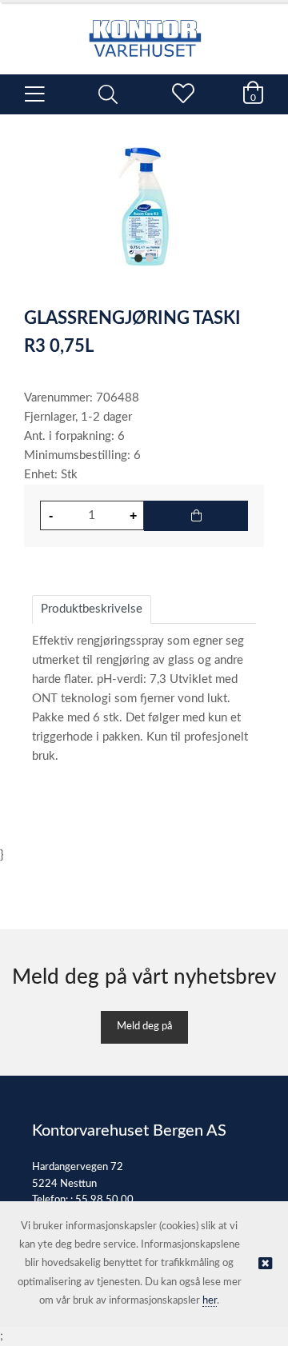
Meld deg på (144, 1026)
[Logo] (144, 30)
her (209, 1301)
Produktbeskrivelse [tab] (91, 609)
